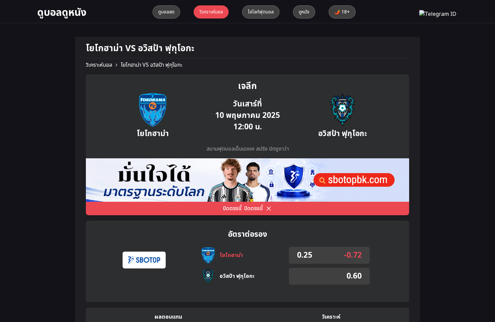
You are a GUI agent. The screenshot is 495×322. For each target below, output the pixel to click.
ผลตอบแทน (168, 317)
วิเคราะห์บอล (99, 65)
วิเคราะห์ (331, 317)
